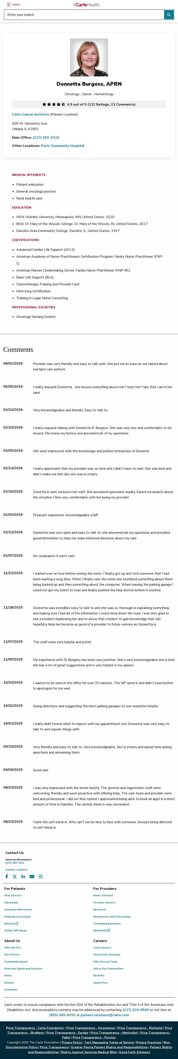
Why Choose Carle (105, 961)
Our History (11, 954)
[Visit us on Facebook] (6, 877)
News (8, 975)
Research (99, 909)
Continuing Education (107, 923)
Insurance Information (18, 909)
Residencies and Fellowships (112, 916)
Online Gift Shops (15, 930)
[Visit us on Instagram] (41, 877)
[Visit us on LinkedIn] (23, 877)
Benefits (98, 975)
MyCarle (9, 923)
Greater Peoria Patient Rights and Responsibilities (109, 1047)
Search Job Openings (106, 954)
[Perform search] (169, 14)
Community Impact (16, 961)
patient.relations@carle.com (105, 1015)
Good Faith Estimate (134, 1052)
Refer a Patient (103, 895)
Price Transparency (54, 1047)
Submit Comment (16, 869)
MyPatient (100, 930)
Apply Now (100, 982)
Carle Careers (102, 947)
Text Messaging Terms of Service (109, 1042)
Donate (9, 982)
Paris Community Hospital (63, 145)
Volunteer (11, 989)
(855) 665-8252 (62, 1015)
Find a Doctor (13, 895)
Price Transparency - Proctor (94, 1037)
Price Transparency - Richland (139, 1028)
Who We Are (12, 947)
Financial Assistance (17, 916)
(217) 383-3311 (18, 861)
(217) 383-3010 (46, 137)
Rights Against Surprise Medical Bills (89, 1052)
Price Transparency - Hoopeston (90, 1028)
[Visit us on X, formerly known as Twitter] (15, 877)
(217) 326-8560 (135, 1010)
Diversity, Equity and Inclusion (23, 968)
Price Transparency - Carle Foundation (35, 1028)
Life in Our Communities (108, 968)
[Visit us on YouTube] (32, 877)
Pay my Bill (11, 902)
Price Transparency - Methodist (114, 1033)
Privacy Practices (148, 1042)
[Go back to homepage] (86, 4)
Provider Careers (104, 902)
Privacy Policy (72, 1042)
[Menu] (8, 4)
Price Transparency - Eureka (67, 1033)
